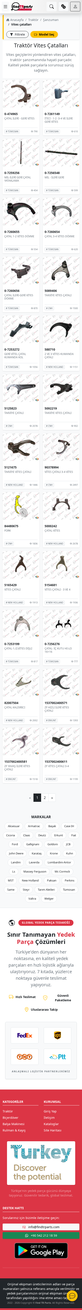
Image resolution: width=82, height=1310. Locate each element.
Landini (16, 862)
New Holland (30, 880)
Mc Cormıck (62, 871)
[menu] (5, 7)
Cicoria (10, 835)
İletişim (49, 1117)
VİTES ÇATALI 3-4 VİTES (59, 472)
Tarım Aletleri (46, 890)
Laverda (34, 862)
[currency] (63, 6)
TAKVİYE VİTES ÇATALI (58, 295)
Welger (49, 898)
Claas (26, 835)
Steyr (26, 890)
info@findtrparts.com (43, 1227)
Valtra (32, 898)
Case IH (69, 826)
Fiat (73, 835)
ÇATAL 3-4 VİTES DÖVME (60, 236)
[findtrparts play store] (41, 1250)
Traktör (33, 20)
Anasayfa (16, 20)
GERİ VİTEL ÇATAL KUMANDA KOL (15, 355)
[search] (52, 6)
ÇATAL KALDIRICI (14, 707)
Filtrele (19, 34)
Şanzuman (51, 20)
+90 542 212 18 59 (43, 1235)
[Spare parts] (22, 6)
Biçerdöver (10, 1117)
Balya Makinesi (13, 1124)
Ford (15, 844)
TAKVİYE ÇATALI (14, 413)
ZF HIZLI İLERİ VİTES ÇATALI (57, 709)
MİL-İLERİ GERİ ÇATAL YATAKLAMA (17, 179)
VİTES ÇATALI (12, 589)
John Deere (16, 853)
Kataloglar (51, 1124)
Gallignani (32, 844)
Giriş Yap (50, 1111)
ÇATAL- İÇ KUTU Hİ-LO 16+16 (58, 650)
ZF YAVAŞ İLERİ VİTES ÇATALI (17, 767)
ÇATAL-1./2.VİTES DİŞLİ (18, 648)
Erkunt (58, 835)
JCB (68, 844)
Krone (54, 853)
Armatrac (34, 826)
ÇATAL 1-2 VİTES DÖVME (19, 236)
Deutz (42, 835)
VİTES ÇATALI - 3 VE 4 (57, 589)
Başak (52, 826)
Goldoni (52, 844)
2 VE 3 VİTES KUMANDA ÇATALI (59, 355)
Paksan (51, 880)
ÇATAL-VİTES (52, 530)
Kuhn (69, 853)
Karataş (37, 853)
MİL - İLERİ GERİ (54, 177)
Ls (13, 871)
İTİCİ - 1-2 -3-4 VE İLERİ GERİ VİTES (59, 120)
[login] (75, 6)
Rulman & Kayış (14, 1130)
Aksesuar (14, 826)
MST (11, 880)
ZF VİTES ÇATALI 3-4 (57, 766)
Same (10, 890)
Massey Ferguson (34, 871)
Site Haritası (52, 1130)
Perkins (69, 880)
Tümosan (69, 890)
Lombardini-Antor (59, 862)
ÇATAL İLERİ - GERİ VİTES (19, 118)
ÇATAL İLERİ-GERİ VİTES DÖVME (18, 296)
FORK (7, 530)
